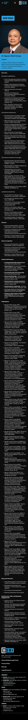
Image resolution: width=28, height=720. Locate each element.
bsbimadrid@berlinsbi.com (10, 694)
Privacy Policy (5, 663)
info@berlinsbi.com (8, 685)
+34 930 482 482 (7, 699)
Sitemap (3, 667)
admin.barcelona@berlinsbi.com (11, 701)
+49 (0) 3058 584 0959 (9, 683)
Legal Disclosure (6, 670)
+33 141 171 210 (7, 709)
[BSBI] (7, 650)
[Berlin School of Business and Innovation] (23, 3)
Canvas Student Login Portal (9, 660)
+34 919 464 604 (7, 693)
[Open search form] (15, 3)
